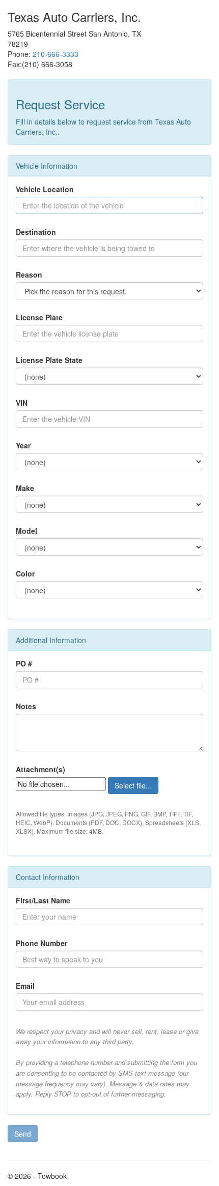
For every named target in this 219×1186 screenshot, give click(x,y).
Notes (26, 706)
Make (25, 488)
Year (23, 445)
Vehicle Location (45, 189)
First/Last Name (43, 900)
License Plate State (49, 360)
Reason (29, 274)
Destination (36, 232)
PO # (24, 663)
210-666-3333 (55, 54)
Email (25, 986)
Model (26, 531)
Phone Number (41, 943)
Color (25, 573)
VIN (22, 403)
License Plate (39, 317)
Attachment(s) (40, 769)
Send (22, 1134)
